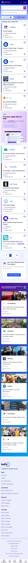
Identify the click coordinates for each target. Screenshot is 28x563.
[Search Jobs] (24, 7)
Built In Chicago (5, 521)
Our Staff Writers (6, 481)
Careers (3, 478)
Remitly (10, 358)
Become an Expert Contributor (9, 493)
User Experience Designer (10, 102)
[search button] (21, 2)
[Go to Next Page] (21, 255)
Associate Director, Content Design (12, 65)
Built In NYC (4, 530)
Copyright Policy (14, 546)
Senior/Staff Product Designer (11, 188)
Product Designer (7, 31)
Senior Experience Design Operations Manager (13, 223)
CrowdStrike (11, 303)
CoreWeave (11, 413)
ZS (8, 439)
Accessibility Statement (14, 543)
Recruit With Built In (7, 490)
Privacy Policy (14, 548)
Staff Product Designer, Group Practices (14, 153)
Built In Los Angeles (6, 527)
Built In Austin (5, 512)
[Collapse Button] (24, 36)
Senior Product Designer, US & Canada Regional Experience (13, 83)
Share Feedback (5, 503)
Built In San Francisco (7, 533)
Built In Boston (5, 515)
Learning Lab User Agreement (14, 541)
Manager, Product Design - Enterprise (13, 48)
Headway (10, 331)
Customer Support (6, 500)
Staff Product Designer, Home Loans (13, 241)
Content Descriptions (7, 484)
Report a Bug (5, 506)
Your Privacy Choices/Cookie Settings (14, 553)
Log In (25, 2)
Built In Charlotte (6, 518)
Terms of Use (14, 551)
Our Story (4, 475)
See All (25, 287)
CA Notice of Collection (14, 556)
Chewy (9, 386)
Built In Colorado (5, 524)
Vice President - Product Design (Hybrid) (14, 171)
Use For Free (9, 126)
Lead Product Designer (9, 205)
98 (17, 255)
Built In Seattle (5, 535)
